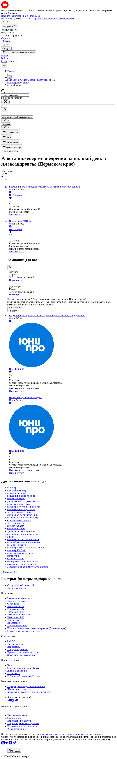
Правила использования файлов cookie (53, 18)
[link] (6, 48)
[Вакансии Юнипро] (61, 345)
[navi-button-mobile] (4, 64)
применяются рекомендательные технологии (61, 734)
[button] (4, 55)
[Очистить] (5, 101)
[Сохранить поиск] (4, 109)
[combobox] (15, 95)
